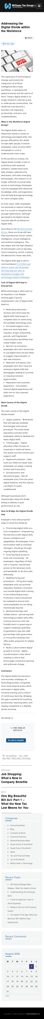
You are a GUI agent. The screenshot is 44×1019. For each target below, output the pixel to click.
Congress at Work (17, 833)
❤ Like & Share (16, 740)
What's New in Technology (21, 758)
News (9, 758)
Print (28, 38)
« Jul (7, 995)
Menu (39, 6)
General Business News (20, 840)
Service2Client (11, 755)
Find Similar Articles (17, 729)
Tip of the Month (17, 859)
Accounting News (17, 825)
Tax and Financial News (20, 855)
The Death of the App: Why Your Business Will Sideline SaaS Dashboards (22, 918)
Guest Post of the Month (20, 848)
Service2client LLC (33, 1014)
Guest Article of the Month (21, 844)
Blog (4, 758)
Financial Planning (18, 836)
